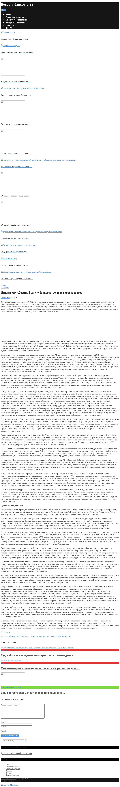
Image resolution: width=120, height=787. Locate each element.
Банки (8, 14)
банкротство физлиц (40, 636)
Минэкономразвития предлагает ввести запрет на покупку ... (40, 668)
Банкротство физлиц (15, 22)
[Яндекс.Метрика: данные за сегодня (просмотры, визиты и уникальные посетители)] (9, 785)
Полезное (9, 773)
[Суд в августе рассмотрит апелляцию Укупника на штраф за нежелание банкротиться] (60, 679)
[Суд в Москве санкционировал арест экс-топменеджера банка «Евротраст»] (60, 648)
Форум (9, 27)
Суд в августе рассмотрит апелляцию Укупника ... (33, 693)
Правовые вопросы (15, 17)
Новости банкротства (17, 4)
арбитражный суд (16, 636)
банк (27, 636)
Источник (5, 632)
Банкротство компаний (17, 19)
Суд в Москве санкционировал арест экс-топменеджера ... (39, 655)
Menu (3, 10)
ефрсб (54, 636)
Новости (10, 25)
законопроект (64, 636)
